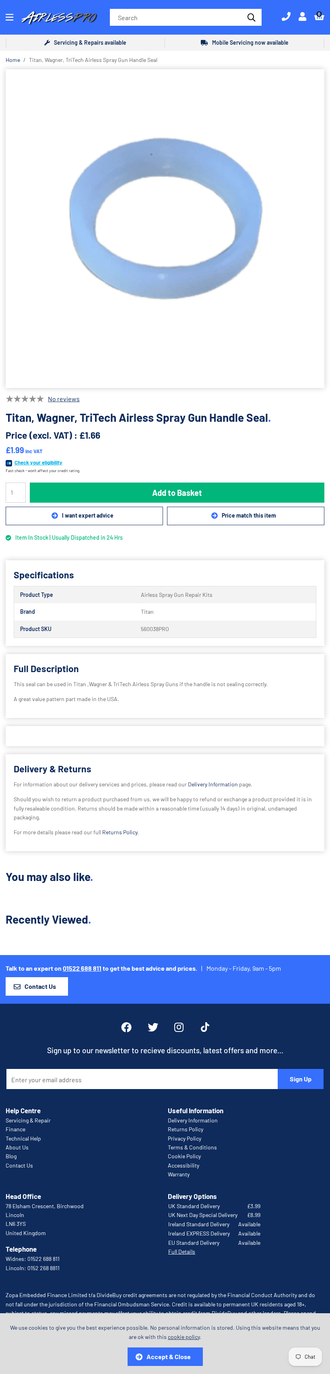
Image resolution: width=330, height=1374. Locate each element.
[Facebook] (126, 1027)
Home (13, 59)
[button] (319, 17)
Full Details (181, 1251)
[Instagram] (179, 1027)
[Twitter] (153, 1027)
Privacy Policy (184, 1138)
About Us (17, 1147)
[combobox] (186, 17)
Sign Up (300, 1079)
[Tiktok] (205, 1027)
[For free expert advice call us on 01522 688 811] (286, 17)
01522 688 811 (82, 968)
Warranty (179, 1174)
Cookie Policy (184, 1156)
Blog (11, 1156)
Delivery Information (213, 784)
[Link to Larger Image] (165, 228)
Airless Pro (59, 17)
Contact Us (40, 986)
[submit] (250, 17)
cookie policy (184, 1336)
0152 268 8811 (43, 1268)
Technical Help (23, 1138)
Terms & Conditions (192, 1147)
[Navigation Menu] (9, 17)
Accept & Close (168, 1356)
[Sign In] (302, 17)
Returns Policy (119, 832)
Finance (15, 1129)
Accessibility (183, 1165)
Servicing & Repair (28, 1120)
